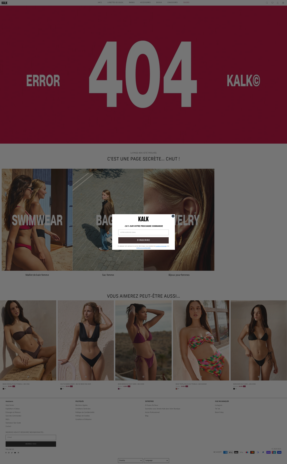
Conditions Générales (160, 246)
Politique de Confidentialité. (143, 248)
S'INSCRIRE (143, 240)
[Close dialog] (173, 216)
